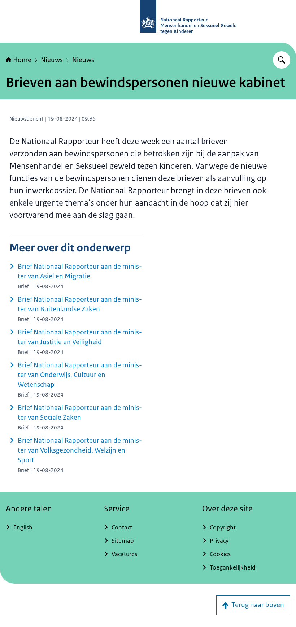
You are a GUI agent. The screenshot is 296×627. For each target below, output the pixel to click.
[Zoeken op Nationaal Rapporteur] (281, 60)
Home (22, 60)
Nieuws (52, 60)
